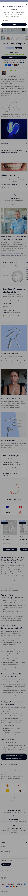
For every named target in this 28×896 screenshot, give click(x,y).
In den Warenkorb (10, 549)
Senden (14, 24)
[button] (1, 73)
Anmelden (6, 864)
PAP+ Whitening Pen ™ (8, 539)
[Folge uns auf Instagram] (5, 878)
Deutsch (3, 870)
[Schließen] (26, 4)
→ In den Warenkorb (14, 57)
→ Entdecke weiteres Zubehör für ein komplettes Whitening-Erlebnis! (14, 756)
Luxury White (6, 543)
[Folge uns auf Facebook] (2, 878)
